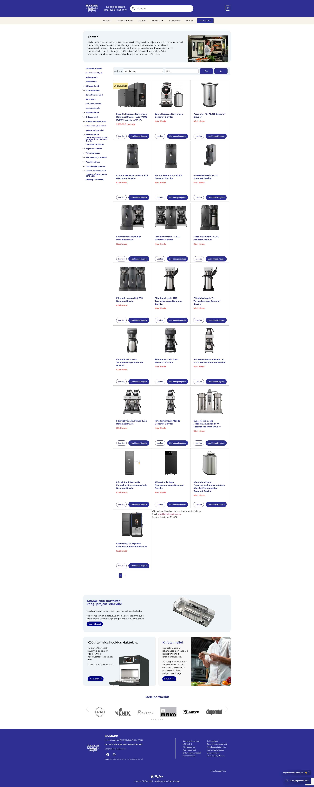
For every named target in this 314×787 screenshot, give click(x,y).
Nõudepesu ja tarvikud (96, 126)
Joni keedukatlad (93, 104)
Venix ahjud (91, 99)
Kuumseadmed (93, 90)
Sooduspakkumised (95, 179)
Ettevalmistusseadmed (96, 121)
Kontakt (190, 20)
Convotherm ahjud (94, 95)
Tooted (142, 20)
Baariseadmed (92, 135)
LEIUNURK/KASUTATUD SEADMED (96, 175)
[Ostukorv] (227, 8)
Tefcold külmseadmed (96, 171)
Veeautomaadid (93, 108)
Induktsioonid (92, 77)
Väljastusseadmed (94, 149)
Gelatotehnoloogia (94, 68)
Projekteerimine (125, 20)
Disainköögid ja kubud (96, 166)
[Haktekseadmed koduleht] (92, 8)
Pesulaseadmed (93, 162)
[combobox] (161, 8)
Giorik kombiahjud (94, 73)
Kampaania (205, 20)
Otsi (206, 71)
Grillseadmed (92, 117)
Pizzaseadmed (92, 112)
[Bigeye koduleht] (157, 776)
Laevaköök (174, 20)
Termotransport (93, 153)
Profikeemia (91, 81)
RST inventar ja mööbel (96, 157)
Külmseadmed (92, 86)
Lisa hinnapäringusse (139, 136)
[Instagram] (114, 755)
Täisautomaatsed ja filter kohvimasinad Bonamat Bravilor (97, 139)
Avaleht (107, 20)
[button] (87, 709)
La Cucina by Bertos (95, 144)
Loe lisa (121, 136)
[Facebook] (108, 755)
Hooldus (156, 20)
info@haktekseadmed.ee (169, 514)
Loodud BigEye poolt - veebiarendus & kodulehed (157, 781)
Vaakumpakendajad (95, 130)
